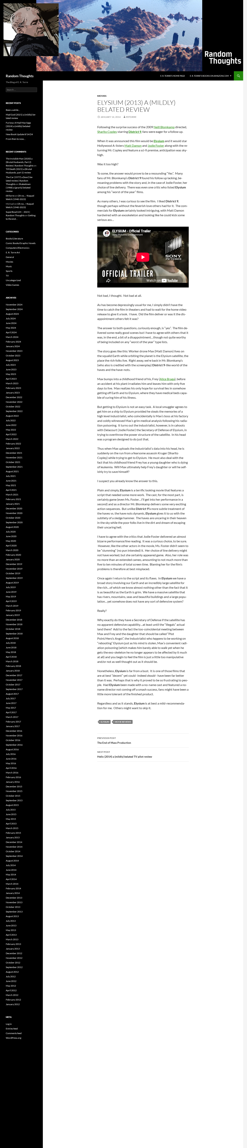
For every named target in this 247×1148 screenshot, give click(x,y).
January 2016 (13, 781)
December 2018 (14, 619)
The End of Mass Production (114, 740)
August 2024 (12, 313)
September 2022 (14, 411)
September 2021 (14, 466)
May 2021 (11, 485)
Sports (9, 271)
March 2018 (12, 661)
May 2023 (11, 374)
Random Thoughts (20, 76)
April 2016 (11, 767)
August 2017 (12, 693)
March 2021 (12, 494)
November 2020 (14, 513)
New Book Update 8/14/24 (19, 134)
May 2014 (11, 874)
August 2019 (12, 582)
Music (9, 266)
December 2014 (14, 842)
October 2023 (13, 355)
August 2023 (12, 360)
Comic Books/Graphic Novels (21, 243)
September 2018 (14, 633)
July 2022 (11, 420)
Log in (9, 1024)
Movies (102, 95)
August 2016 (12, 749)
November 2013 (14, 902)
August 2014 (12, 860)
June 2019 (11, 591)
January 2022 (13, 448)
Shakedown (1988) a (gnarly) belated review (18, 187)
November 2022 (14, 401)
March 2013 (12, 939)
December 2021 (14, 452)
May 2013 (11, 930)
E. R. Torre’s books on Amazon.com (209, 76)
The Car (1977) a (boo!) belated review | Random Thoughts (19, 181)
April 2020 (11, 545)
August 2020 (12, 527)
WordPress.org (13, 1037)
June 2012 (11, 981)
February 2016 (13, 777)
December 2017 (14, 675)
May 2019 (11, 596)
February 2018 (13, 666)
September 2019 (14, 578)
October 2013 (13, 907)
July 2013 (11, 920)
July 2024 (11, 318)
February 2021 (13, 499)
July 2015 (11, 809)
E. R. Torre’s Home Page (172, 76)
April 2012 (11, 990)
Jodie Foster (156, 145)
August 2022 (12, 415)
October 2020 (13, 517)
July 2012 (11, 976)
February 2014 (13, 888)
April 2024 (11, 332)
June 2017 (11, 703)
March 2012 (12, 995)
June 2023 (11, 369)
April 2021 (11, 489)
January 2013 (13, 948)
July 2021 (11, 476)
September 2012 (14, 967)
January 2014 (13, 893)
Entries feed (12, 1028)
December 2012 (14, 953)
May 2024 (11, 327)
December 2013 (14, 897)
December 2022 (14, 397)
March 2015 (12, 828)
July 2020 (11, 531)
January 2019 (13, 615)
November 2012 (14, 957)
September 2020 (14, 522)
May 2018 (11, 652)
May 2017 (11, 707)
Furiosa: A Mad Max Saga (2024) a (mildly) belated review (18, 126)
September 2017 (14, 689)
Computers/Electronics (17, 247)
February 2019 (13, 610)
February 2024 (13, 341)
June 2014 (11, 869)
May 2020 (11, 540)
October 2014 (13, 851)
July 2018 (11, 642)
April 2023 (11, 378)
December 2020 (14, 508)
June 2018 (11, 647)
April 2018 (11, 656)
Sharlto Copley (107, 131)
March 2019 (12, 605)
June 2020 (11, 536)
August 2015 (12, 805)
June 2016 (11, 758)
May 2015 (11, 818)
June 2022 (11, 425)
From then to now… (15, 138)
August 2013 (12, 916)
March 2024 (12, 337)
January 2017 (13, 726)
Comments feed (14, 1033)
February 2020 (13, 554)
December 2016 (14, 730)
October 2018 (13, 628)
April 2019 (11, 601)
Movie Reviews (123, 722)
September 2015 (14, 800)
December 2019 (14, 564)
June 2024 (11, 323)
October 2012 (13, 962)
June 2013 (11, 925)
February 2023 (13, 388)
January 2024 (13, 346)
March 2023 (12, 383)
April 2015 (11, 823)
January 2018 (13, 670)
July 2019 (11, 587)
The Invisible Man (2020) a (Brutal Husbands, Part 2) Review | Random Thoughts (19, 162)
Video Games (12, 284)
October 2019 (13, 573)
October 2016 (13, 740)
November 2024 (14, 304)
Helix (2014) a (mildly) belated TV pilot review (124, 754)
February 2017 (13, 721)
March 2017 (12, 717)
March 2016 (12, 772)
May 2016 (11, 763)
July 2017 (11, 698)
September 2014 (14, 856)
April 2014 (11, 879)
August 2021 (12, 471)
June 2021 (11, 480)
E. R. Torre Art (13, 252)
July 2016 (11, 754)
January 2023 (13, 392)
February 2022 (13, 443)
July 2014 (11, 865)
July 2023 (11, 364)
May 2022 (11, 429)
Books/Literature (14, 238)
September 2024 (14, 309)
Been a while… (13, 110)
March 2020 (12, 550)
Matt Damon (133, 145)
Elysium (105, 722)
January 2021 (13, 503)
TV (7, 275)
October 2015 (13, 795)
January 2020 (13, 559)
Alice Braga (167, 379)
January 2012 (13, 1004)
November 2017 (14, 679)
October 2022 (13, 406)
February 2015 (13, 832)
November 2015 (14, 791)
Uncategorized (13, 280)
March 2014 (12, 883)
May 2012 (11, 985)
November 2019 (14, 568)
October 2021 (13, 462)
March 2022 (12, 438)
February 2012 (13, 999)
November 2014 (14, 846)
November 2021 (14, 457)
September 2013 (14, 911)
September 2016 (14, 744)
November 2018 (14, 624)
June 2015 (11, 814)
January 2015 (13, 837)
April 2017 (11, 712)
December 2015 (14, 786)
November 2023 (14, 350)
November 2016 (14, 735)
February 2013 (13, 944)
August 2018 (12, 638)
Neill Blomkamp (164, 127)
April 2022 (11, 434)
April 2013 (11, 934)
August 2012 (12, 971)
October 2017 (13, 684)
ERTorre (131, 116)
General (10, 257)
